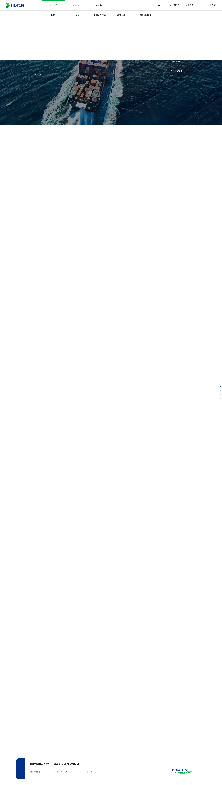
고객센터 (99, 5)
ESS (53, 15)
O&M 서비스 (122, 15)
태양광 (76, 15)
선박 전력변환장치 (99, 15)
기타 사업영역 (145, 15)
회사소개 (76, 5)
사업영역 (53, 5)
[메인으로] (15, 5)
